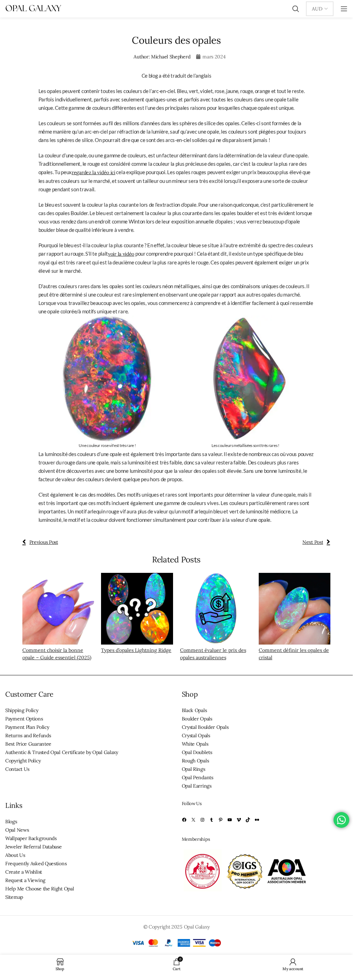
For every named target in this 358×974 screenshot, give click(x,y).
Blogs (11, 821)
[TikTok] (247, 819)
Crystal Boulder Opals (205, 727)
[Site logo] (33, 8)
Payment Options (24, 719)
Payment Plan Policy (27, 727)
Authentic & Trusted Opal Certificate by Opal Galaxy (61, 752)
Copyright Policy (23, 761)
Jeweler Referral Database (33, 847)
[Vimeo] (238, 819)
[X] (193, 819)
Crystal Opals (196, 735)
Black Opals (194, 710)
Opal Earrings (197, 786)
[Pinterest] (220, 819)
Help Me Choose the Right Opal (39, 889)
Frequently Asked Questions (35, 863)
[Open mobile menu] (344, 9)
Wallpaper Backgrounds (31, 838)
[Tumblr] (211, 819)
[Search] (296, 9)
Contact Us (17, 769)
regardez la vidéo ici (93, 172)
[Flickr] (257, 819)
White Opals (195, 744)
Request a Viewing (25, 880)
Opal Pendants (197, 777)
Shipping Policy (21, 710)
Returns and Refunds (28, 735)
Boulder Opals (197, 719)
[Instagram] (202, 819)
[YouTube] (229, 819)
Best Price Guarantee (28, 744)
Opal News (17, 830)
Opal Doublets (197, 752)
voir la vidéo (121, 254)
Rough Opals (195, 761)
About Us (15, 855)
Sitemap (14, 897)
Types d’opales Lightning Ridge (136, 650)
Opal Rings (193, 769)
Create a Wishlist (23, 872)
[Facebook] (184, 819)
